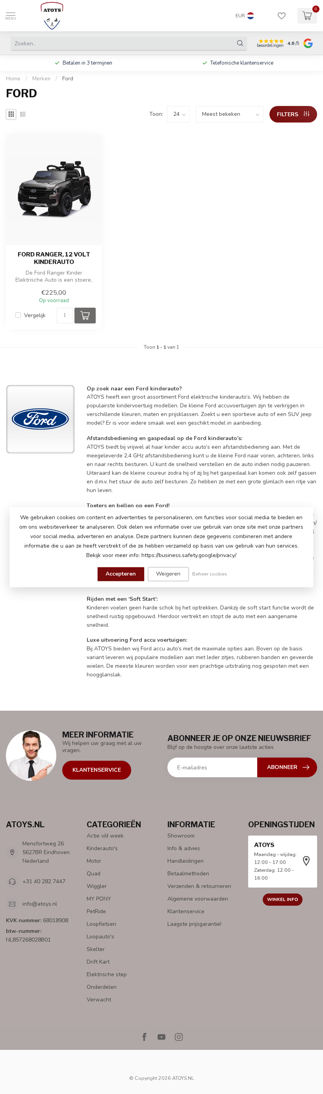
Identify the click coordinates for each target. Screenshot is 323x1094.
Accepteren (121, 574)
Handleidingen (185, 861)
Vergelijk (35, 315)
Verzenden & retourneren (199, 886)
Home (13, 78)
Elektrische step (107, 974)
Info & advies (183, 848)
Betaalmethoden (188, 873)
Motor (94, 861)
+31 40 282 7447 (43, 881)
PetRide (96, 911)
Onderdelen (102, 987)
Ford (67, 78)
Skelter (96, 949)
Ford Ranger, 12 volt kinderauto (54, 258)
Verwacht (99, 999)
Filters (288, 114)
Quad (93, 873)
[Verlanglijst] (282, 16)
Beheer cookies (209, 573)
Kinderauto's (102, 848)
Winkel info (282, 899)
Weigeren (168, 574)
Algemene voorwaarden (197, 899)
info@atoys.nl (39, 904)
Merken (41, 78)
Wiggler (97, 886)
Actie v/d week (105, 836)
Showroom (181, 836)
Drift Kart (98, 962)
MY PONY (99, 899)
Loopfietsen (101, 924)
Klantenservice (96, 770)
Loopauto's (100, 936)
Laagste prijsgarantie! (194, 924)
